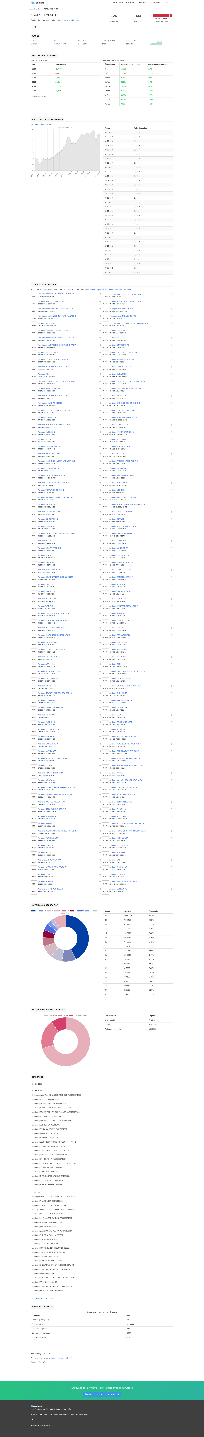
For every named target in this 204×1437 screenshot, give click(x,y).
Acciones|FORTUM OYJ (47, 715)
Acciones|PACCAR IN (46, 432)
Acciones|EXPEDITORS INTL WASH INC (54, 613)
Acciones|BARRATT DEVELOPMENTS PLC (126, 766)
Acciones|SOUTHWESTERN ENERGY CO (125, 787)
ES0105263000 (60, 44)
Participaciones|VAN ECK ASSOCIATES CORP (56, 338)
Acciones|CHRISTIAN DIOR (49, 468)
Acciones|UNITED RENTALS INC (51, 628)
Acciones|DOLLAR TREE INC (49, 548)
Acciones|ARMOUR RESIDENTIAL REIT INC (55, 795)
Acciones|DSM (43, 374)
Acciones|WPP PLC (45, 606)
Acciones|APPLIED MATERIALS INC (123, 461)
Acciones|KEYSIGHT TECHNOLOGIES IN (54, 330)
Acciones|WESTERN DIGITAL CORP (123, 606)
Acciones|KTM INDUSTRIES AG (50, 889)
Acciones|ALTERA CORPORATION (51, 650)
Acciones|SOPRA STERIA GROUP (122, 410)
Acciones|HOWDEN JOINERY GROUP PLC (55, 693)
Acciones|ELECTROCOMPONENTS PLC (54, 621)
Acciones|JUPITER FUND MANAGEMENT (54, 425)
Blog (40, 1414)
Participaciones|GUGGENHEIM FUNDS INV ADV (57, 345)
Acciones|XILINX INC (117, 657)
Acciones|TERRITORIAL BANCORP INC (125, 758)
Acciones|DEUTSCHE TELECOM (122, 533)
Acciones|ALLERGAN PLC (119, 439)
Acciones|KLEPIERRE (118, 729)
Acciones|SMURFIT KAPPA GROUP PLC (54, 483)
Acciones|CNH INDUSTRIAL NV (121, 621)
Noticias (130, 3)
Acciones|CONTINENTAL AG (49, 729)
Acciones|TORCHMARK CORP (50, 512)
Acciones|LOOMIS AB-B (47, 686)
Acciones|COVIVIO (116, 519)
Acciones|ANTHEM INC (118, 708)
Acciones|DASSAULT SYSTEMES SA (52, 867)
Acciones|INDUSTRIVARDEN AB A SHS (124, 526)
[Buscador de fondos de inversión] (172, 3)
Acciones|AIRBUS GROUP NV (50, 860)
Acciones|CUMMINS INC (47, 417)
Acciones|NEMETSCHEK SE (49, 388)
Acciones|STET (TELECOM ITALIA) (123, 352)
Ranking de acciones (59, 1414)
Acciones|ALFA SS (45, 874)
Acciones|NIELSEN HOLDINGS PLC (52, 809)
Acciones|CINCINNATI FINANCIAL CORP (125, 388)
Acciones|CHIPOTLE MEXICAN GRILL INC (54, 410)
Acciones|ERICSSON (117, 853)
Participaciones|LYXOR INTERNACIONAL (125, 294)
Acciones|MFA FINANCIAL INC (121, 700)
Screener (118, 3)
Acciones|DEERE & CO (47, 541)
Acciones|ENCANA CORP (48, 838)
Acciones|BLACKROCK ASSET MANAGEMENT (56, 461)
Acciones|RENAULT (46, 824)
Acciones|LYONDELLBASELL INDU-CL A (125, 686)
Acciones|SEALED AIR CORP (120, 722)
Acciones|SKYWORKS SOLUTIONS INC (53, 758)
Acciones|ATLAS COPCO (119, 396)
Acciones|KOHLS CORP (118, 838)
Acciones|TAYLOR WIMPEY (49, 352)
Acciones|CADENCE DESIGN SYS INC (124, 403)
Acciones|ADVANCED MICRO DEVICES (125, 744)
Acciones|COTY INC (46, 845)
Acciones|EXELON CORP (48, 657)
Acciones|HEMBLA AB (118, 541)
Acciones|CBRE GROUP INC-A (121, 592)
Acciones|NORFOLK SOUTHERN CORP (125, 301)
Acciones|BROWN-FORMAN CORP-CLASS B (55, 497)
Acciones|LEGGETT (117, 715)
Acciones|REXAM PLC (46, 700)
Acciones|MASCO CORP (47, 642)
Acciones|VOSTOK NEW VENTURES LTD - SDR (57, 831)
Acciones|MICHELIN (117, 490)
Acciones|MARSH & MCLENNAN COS (124, 497)
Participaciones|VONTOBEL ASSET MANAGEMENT (129, 323)
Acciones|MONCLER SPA (119, 548)
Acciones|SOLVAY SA (46, 780)
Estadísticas (73, 1414)
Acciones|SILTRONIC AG (47, 816)
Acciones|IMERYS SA (46, 504)
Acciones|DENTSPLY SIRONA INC (51, 301)
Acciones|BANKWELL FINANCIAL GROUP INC (127, 671)
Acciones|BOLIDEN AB (47, 766)
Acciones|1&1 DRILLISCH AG (120, 802)
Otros (41, 1362)
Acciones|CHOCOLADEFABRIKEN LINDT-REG (56, 533)
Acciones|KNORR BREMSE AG (121, 432)
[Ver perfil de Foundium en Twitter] (32, 1419)
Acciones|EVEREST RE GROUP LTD (123, 417)
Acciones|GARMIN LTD (118, 693)
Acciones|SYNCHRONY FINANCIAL (123, 475)
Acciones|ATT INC (45, 439)
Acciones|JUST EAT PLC (119, 816)
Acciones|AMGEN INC (118, 809)
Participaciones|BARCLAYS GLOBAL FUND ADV (57, 381)
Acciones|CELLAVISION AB (120, 367)
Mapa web (83, 1414)
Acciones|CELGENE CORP (120, 570)
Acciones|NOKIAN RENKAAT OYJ (122, 737)
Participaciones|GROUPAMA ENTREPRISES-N (56, 294)
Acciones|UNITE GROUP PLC (121, 512)
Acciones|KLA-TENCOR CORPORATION (54, 635)
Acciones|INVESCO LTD (118, 483)
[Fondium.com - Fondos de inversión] (38, 3)
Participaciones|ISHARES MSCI (50, 403)
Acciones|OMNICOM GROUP (49, 570)
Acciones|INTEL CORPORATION (122, 795)
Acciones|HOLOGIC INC (47, 599)
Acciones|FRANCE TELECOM (121, 562)
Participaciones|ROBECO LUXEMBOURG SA (55, 309)
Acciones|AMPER (116, 773)
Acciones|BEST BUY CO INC (49, 671)
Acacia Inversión (73, 20)
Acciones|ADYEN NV (46, 555)
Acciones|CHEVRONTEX (119, 555)
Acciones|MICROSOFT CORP (49, 454)
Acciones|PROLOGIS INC (119, 425)
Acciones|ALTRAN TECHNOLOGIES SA (53, 359)
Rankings (142, 3)
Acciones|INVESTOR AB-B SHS (121, 359)
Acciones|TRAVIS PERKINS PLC (51, 773)
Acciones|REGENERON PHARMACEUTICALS (127, 831)
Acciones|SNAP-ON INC (118, 650)
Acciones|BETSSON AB (118, 845)
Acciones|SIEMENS (117, 874)
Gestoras (155, 3)
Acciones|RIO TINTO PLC (48, 519)
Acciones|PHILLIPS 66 (118, 642)
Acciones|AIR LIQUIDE (118, 867)
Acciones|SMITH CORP (47, 751)
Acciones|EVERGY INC (47, 592)
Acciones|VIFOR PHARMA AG (49, 446)
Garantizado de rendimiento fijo (57, 1358)
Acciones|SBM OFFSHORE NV (121, 577)
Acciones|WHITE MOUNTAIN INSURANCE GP (127, 504)
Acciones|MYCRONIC (46, 722)
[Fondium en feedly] (41, 1419)
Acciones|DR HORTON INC (120, 679)
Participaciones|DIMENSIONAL (121, 309)
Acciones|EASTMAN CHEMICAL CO (52, 708)
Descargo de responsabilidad (40, 1425)
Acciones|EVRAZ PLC (118, 374)
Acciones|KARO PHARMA (48, 679)
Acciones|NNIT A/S (45, 853)
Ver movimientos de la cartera (42, 1298)
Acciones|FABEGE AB (117, 468)
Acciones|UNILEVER (117, 330)
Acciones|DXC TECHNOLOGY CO (51, 802)
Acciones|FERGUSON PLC (119, 635)
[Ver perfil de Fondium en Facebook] (36, 1419)
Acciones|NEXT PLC (117, 338)
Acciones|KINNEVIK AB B (48, 744)
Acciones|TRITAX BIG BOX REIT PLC (52, 475)
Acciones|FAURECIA (46, 526)
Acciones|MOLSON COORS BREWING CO (125, 780)
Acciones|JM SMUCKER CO (120, 454)
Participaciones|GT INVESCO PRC (122, 316)
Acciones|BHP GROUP (47, 323)
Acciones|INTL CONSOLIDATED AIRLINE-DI (126, 824)
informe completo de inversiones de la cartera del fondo (110, 289)
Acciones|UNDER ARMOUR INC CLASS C (54, 367)
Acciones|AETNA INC (117, 584)
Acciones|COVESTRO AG (119, 345)
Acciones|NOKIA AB (45, 882)
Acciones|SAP (114, 860)
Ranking (47, 1414)
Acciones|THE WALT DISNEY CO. (51, 490)
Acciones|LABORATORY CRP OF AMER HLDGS (128, 381)
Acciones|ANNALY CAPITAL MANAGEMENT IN (56, 787)
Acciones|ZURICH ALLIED (119, 446)
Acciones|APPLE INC (46, 562)
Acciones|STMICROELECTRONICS (123, 882)
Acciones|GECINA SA (117, 599)
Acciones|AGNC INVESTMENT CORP (124, 751)
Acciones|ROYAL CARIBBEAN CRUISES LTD (55, 577)
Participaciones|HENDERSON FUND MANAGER (57, 316)
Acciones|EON (115, 664)
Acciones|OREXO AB (46, 737)
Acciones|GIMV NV (116, 628)
